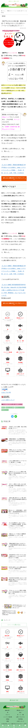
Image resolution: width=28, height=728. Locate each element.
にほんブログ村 (6, 392)
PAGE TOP (14, 700)
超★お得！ (7, 710)
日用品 (7, 719)
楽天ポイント (5, 409)
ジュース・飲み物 (7, 717)
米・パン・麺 (20, 714)
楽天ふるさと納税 (10, 407)
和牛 (4, 407)
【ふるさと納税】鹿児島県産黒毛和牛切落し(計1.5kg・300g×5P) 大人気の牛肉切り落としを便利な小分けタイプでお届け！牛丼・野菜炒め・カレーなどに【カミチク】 (13, 290)
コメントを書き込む (14, 624)
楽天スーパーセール (20, 407)
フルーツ (8, 714)
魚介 (20, 712)
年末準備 (20, 719)
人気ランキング (20, 721)
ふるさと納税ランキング (7, 400)
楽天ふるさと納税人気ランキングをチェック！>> (14, 178)
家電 (8, 721)
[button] (25, 361)
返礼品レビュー (20, 710)
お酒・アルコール (20, 717)
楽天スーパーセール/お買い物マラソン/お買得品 (12, 404)
